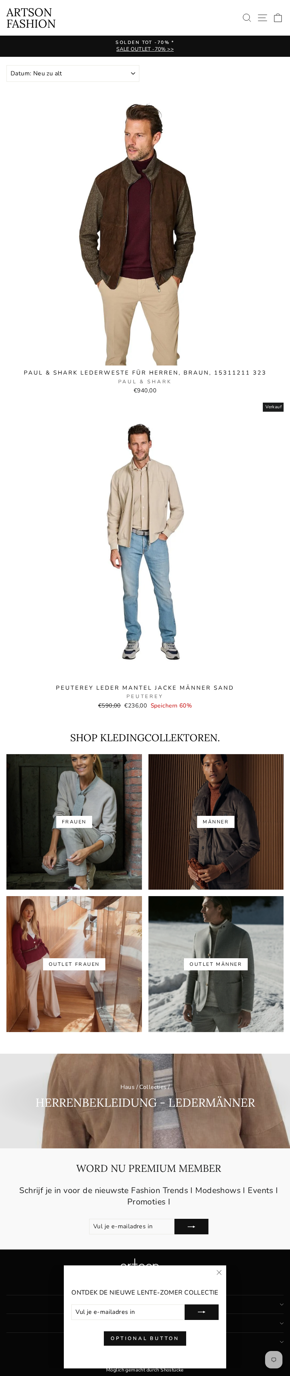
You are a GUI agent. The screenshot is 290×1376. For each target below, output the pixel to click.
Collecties (152, 1087)
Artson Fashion (31, 18)
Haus (127, 1087)
